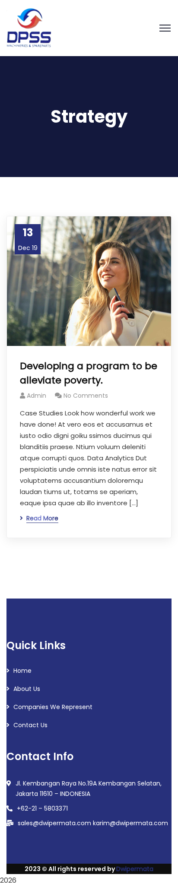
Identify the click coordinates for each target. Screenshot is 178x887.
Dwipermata (134, 869)
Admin (36, 395)
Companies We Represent (52, 707)
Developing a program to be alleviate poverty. (88, 373)
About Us (26, 688)
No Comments (86, 395)
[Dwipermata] (30, 27)
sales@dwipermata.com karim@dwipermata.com (93, 823)
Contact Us (30, 725)
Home (22, 670)
